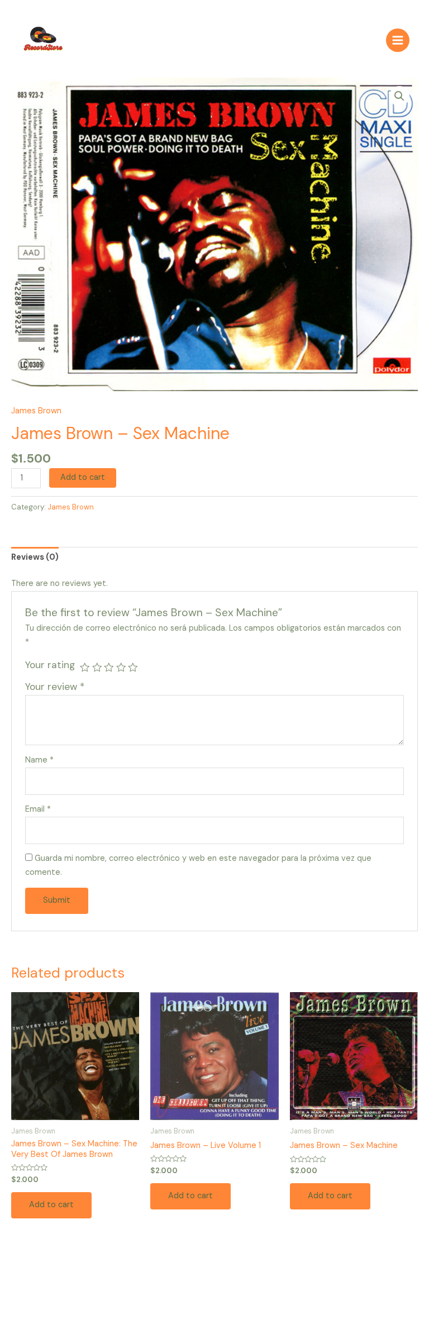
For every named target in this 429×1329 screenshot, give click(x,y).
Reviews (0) (35, 557)
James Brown (36, 411)
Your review (54, 686)
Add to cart (82, 477)
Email (38, 809)
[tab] (35, 558)
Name (39, 760)
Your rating (50, 665)
